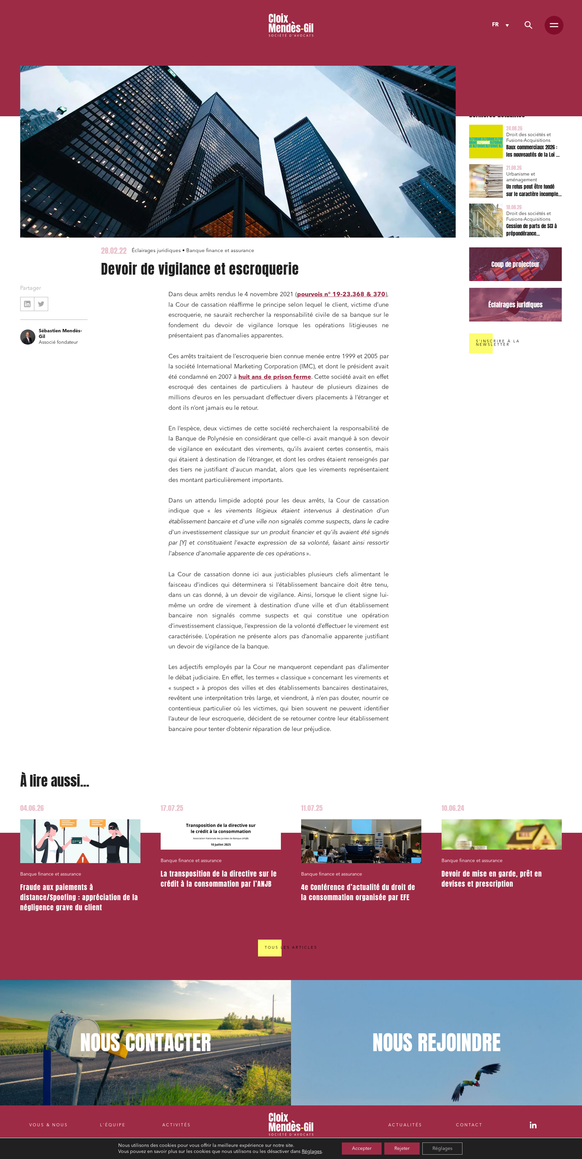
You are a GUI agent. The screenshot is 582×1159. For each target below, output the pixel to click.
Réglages (312, 1151)
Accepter (361, 1148)
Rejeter (402, 1148)
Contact (469, 1125)
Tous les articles (291, 948)
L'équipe (113, 1125)
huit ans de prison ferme (274, 377)
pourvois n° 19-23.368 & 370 (341, 295)
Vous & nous (48, 1125)
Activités (176, 1125)
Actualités (405, 1125)
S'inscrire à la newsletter (498, 343)
